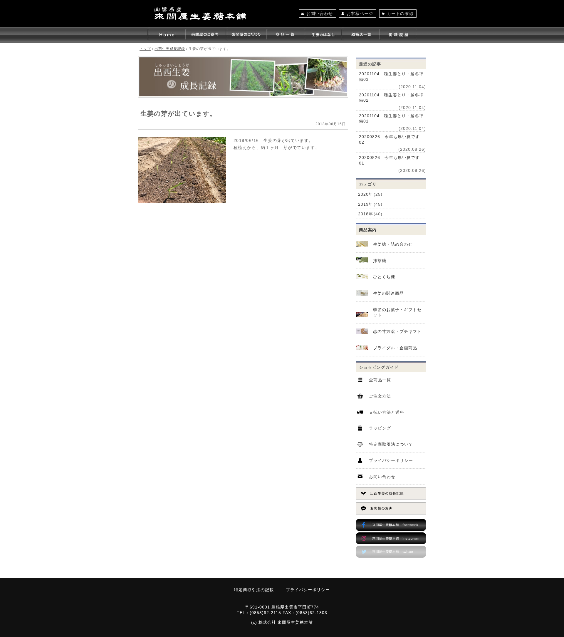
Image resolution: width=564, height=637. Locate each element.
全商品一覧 (380, 380)
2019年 (365, 204)
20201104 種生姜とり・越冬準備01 (391, 118)
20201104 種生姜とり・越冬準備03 (391, 76)
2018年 (365, 214)
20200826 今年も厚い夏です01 (389, 160)
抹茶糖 (379, 260)
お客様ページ (360, 13)
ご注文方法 (380, 396)
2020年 (365, 194)
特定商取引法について (391, 444)
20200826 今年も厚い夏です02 (389, 139)
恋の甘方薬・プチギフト (397, 331)
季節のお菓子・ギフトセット (397, 312)
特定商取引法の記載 (254, 589)
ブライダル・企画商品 (395, 348)
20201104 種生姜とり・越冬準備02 (391, 98)
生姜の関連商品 (388, 293)
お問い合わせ (319, 13)
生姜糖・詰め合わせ (393, 244)
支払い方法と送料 (386, 412)
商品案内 (368, 229)
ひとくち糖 (384, 276)
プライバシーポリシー (391, 460)
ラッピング (380, 428)
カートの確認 (400, 13)
